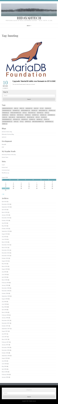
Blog (36, 108)
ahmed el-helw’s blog (7, 131)
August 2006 (5, 358)
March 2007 (5, 339)
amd (16, 108)
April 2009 (4, 277)
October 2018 (5, 228)
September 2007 (6, 328)
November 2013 (6, 244)
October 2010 (5, 258)
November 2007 (6, 323)
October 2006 (5, 352)
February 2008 (5, 315)
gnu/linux (31, 112)
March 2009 (5, 279)
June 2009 (4, 274)
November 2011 (5, 250)
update (28, 121)
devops (34, 110)
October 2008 (5, 293)
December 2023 (6, 204)
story (46, 119)
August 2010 (5, 261)
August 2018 (5, 234)
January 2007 (5, 344)
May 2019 (4, 225)
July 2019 (4, 223)
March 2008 (5, 312)
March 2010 (5, 266)
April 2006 (4, 369)
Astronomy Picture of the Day (9, 154)
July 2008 (4, 301)
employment (43, 110)
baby (22, 108)
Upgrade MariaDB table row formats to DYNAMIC (34, 81)
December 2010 (6, 252)
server (39, 119)
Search (29, 99)
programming (6, 119)
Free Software (16, 112)
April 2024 (4, 201)
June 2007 (4, 336)
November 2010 (6, 255)
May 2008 (4, 307)
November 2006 (6, 350)
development (25, 110)
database (16, 110)
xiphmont (4, 137)
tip (21, 121)
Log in (3, 164)
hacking (40, 112)
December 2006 (6, 347)
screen (32, 119)
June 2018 (4, 239)
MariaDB (4, 144)
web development (38, 121)
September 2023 (6, 207)
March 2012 (5, 247)
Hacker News (5, 157)
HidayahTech (29, 18)
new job (12, 117)
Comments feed (5, 170)
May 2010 (4, 263)
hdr (47, 112)
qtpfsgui (16, 119)
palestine (30, 117)
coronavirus (6, 110)
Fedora (52, 110)
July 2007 (4, 334)
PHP (3, 147)
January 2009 (5, 285)
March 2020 (5, 212)
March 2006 (5, 371)
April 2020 (4, 209)
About (28, 25)
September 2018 (6, 231)
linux (4, 117)
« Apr (3, 194)
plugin (44, 117)
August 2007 (5, 331)
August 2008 (5, 298)
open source (21, 117)
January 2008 (5, 317)
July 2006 (4, 361)
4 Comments (5, 88)
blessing (29, 108)
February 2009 (5, 282)
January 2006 (5, 377)
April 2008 (4, 309)
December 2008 (6, 288)
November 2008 (6, 290)
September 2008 (6, 296)
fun (24, 112)
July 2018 (4, 236)
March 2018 (5, 242)
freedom (5, 112)
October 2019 (5, 220)
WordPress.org (5, 172)
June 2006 (4, 363)
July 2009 (4, 271)
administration (7, 108)
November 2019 (6, 217)
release (24, 119)
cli (41, 108)
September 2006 (6, 355)
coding (48, 108)
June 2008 (4, 304)
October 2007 (5, 325)
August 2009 (5, 269)
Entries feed (5, 167)
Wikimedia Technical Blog (8, 134)
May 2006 (4, 366)
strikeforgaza (7, 121)
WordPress (49, 121)
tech (16, 121)
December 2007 (6, 320)
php (37, 117)
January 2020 (5, 215)
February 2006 (5, 374)
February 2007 (5, 342)
